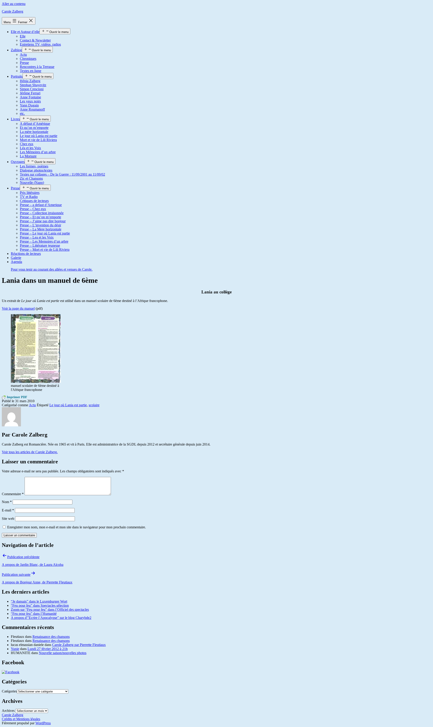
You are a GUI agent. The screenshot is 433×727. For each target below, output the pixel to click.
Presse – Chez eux (33, 209)
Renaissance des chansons (51, 637)
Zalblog (16, 50)
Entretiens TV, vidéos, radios (40, 44)
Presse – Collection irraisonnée (42, 213)
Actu (23, 54)
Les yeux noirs (30, 101)
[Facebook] (10, 672)
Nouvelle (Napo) (32, 182)
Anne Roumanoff (32, 109)
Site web (8, 518)
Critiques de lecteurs (34, 201)
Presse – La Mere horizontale (40, 229)
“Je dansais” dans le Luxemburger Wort (39, 601)
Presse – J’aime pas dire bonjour (43, 221)
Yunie (15, 649)
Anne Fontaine (30, 97)
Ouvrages (18, 162)
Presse (24, 63)
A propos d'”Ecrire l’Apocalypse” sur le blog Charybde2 (51, 618)
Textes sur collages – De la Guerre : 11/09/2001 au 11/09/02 (62, 174)
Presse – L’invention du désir (40, 225)
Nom (7, 502)
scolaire (94, 405)
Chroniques (28, 58)
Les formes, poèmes (34, 166)
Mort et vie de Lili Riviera (38, 140)
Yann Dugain (29, 105)
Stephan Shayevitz (33, 85)
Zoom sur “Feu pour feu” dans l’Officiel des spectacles (50, 609)
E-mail (8, 510)
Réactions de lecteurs (26, 253)
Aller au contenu (13, 4)
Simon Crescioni (32, 89)
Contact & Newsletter (35, 40)
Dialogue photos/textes (36, 170)
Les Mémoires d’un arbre (38, 152)
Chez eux (26, 144)
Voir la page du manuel (18, 308)
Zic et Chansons (31, 178)
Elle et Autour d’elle (25, 32)
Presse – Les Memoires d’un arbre (44, 241)
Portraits (17, 76)
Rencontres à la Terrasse (37, 67)
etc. (22, 113)
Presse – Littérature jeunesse (40, 245)
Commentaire (13, 494)
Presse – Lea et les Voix (37, 237)
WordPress (43, 723)
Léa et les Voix (30, 148)
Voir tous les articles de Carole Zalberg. (30, 452)
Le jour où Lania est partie (38, 136)
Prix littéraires (29, 193)
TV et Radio (29, 197)
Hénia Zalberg (30, 81)
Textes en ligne (30, 71)
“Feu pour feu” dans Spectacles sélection (40, 605)
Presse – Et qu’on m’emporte (40, 217)
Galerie (16, 258)
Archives (8, 711)
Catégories (9, 691)
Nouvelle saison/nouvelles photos (62, 653)
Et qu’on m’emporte (34, 128)
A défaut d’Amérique (35, 123)
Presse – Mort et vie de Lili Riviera (44, 249)
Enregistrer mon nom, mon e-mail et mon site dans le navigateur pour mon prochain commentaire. (76, 527)
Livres (15, 119)
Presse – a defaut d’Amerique (41, 205)
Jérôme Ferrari (30, 93)
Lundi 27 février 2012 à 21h (48, 649)
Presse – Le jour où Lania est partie (45, 233)
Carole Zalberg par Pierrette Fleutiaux (79, 645)
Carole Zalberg (12, 11)
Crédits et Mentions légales (21, 719)
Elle (22, 36)
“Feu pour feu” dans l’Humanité (34, 614)
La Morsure (28, 156)
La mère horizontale (34, 132)
